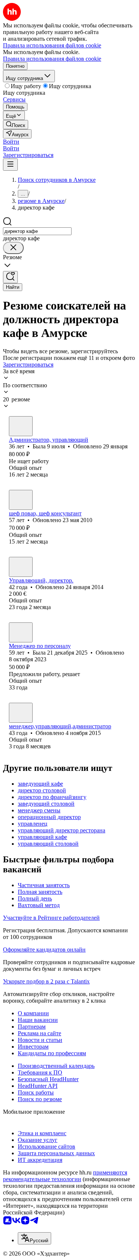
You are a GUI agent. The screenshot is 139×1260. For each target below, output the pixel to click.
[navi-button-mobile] (10, 164)
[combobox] (37, 231)
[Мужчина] (21, 500)
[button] (11, 141)
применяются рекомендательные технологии (65, 1175)
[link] (15, 124)
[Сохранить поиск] (10, 277)
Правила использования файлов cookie (52, 59)
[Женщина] (21, 426)
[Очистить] (13, 248)
